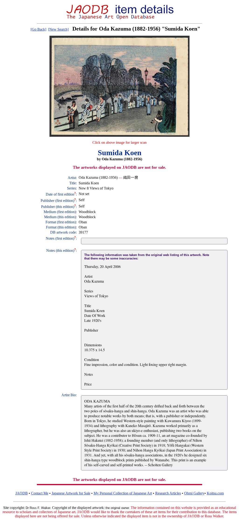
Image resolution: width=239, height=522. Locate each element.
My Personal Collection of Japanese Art (123, 493)
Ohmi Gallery (194, 493)
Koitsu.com (215, 493)
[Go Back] (38, 29)
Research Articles (168, 493)
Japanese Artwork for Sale (71, 493)
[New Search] (58, 29)
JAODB (21, 493)
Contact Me (39, 493)
